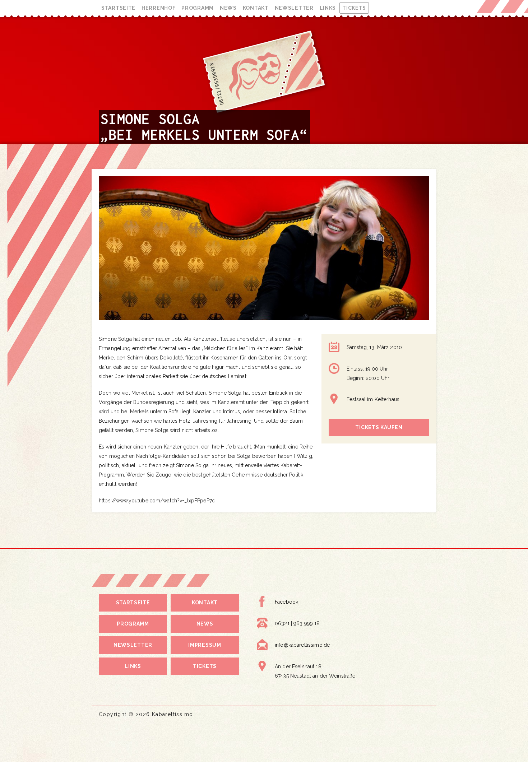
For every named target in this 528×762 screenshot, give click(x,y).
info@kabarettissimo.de (302, 645)
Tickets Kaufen (378, 427)
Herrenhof (158, 8)
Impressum (204, 645)
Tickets (354, 8)
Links (328, 8)
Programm (197, 8)
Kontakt (256, 8)
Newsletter (294, 8)
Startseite (118, 8)
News (228, 8)
